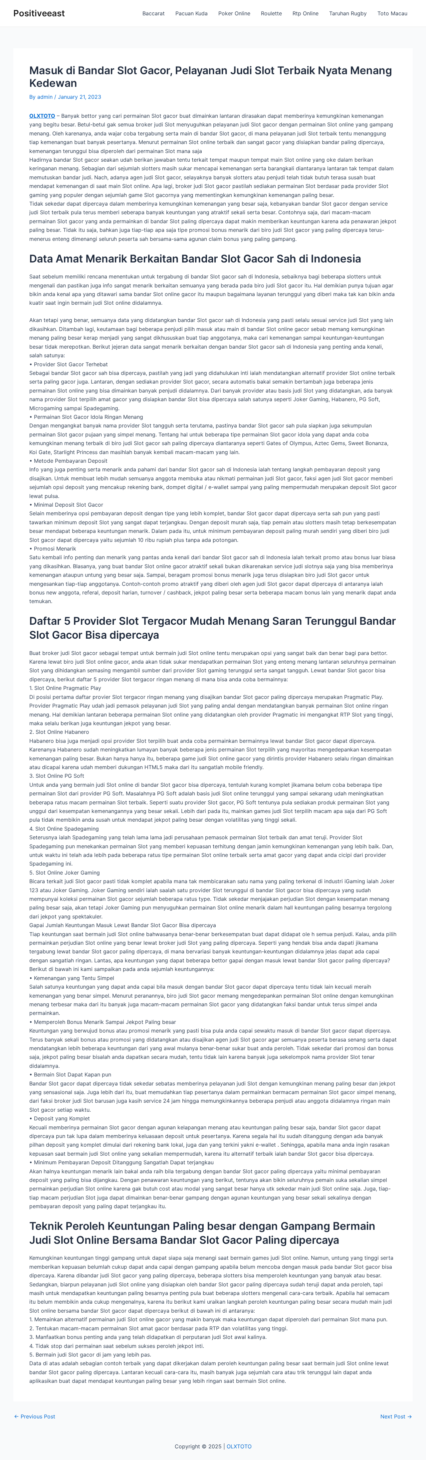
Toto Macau (392, 13)
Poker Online (234, 13)
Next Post (396, 1416)
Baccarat (153, 13)
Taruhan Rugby (348, 13)
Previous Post (34, 1416)
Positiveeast (39, 13)
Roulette (271, 13)
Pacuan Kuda (191, 13)
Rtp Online (306, 13)
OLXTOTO (42, 115)
